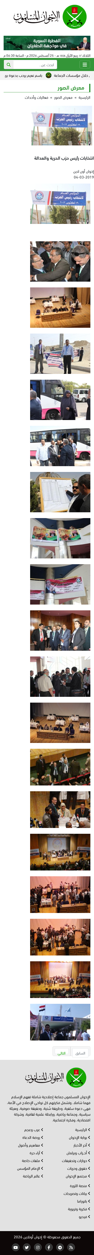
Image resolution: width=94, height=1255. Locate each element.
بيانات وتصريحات (76, 1193)
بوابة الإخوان (78, 1137)
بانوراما (82, 1201)
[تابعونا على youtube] (16, 1247)
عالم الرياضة (32, 1175)
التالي (62, 1052)
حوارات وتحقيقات (75, 1160)
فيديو (83, 1216)
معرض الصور (63, 97)
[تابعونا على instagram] (38, 1247)
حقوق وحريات (77, 1168)
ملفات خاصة (31, 1160)
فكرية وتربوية (78, 1208)
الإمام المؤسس (29, 1168)
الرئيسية (84, 97)
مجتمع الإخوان (77, 1175)
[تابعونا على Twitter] (27, 1247)
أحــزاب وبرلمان (77, 1152)
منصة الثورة (79, 1185)
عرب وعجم (32, 1129)
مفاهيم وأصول (29, 1145)
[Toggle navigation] (85, 64)
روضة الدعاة (31, 1137)
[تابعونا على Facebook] (49, 1247)
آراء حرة (35, 1152)
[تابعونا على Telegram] (60, 1247)
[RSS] (71, 1247)
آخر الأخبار (81, 1145)
